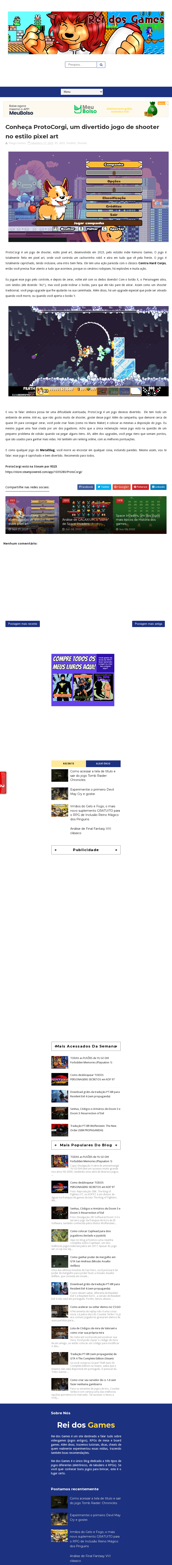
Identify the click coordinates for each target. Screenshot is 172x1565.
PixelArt (71, 143)
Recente (68, 763)
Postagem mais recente (22, 623)
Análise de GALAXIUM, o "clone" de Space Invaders (85, 522)
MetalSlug (47, 450)
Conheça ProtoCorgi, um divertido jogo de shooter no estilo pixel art (29, 520)
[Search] (101, 65)
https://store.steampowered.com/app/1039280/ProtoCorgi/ (43, 472)
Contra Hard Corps (152, 263)
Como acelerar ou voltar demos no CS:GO (95, 1307)
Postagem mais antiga (148, 623)
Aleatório (103, 763)
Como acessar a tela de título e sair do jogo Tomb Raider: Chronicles (93, 775)
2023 (62, 143)
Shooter (82, 143)
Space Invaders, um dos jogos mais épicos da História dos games (138, 520)
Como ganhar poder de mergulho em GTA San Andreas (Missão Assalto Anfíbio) (93, 1261)
